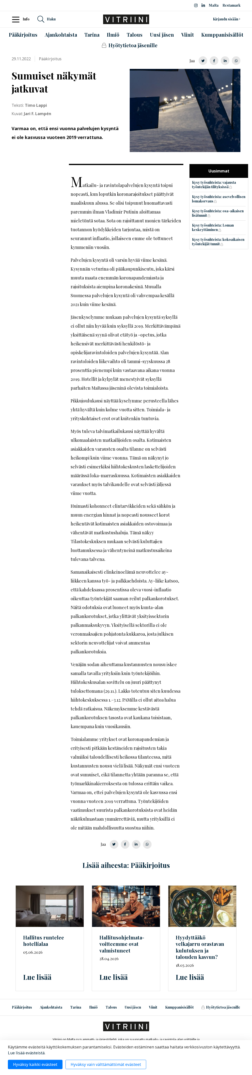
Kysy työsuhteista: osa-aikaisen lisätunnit (218, 213)
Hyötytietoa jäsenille (223, 1007)
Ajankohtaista (51, 1007)
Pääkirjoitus (22, 1007)
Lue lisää (37, 977)
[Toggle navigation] (17, 19)
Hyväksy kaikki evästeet (35, 1064)
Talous (111, 1007)
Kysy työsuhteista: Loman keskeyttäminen (213, 227)
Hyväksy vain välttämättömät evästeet (106, 1064)
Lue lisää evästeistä (26, 1053)
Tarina (75, 1007)
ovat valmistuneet (121, 944)
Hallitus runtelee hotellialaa (43, 940)
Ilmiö (93, 1007)
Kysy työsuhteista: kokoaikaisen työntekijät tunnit (218, 241)
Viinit (153, 1007)
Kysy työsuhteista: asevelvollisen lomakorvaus (218, 199)
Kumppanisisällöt (179, 1007)
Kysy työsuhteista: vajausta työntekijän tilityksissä (214, 184)
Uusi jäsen (133, 1007)
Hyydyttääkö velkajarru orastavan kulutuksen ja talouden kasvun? (200, 947)
